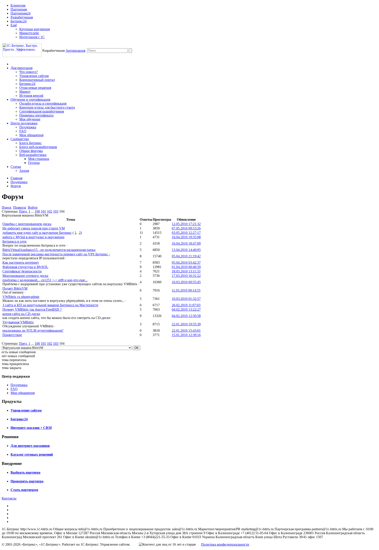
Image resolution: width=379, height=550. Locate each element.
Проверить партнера (27, 481)
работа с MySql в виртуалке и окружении (33, 237)
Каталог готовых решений (32, 454)
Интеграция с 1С (32, 37)
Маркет (24, 91)
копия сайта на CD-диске (21, 314)
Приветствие (12, 335)
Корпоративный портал (37, 80)
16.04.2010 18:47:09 (186, 243)
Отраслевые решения (35, 88)
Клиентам (18, 5)
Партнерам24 (20, 13)
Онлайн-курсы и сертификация (42, 103)
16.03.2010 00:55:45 (186, 282)
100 (37, 211)
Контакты (9, 498)
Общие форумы (31, 151)
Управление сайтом (34, 76)
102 (49, 211)
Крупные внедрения (34, 29)
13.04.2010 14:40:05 (186, 250)
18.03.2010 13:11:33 (186, 271)
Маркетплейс (29, 33)
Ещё (14, 25)
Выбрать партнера (25, 472)
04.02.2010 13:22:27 (186, 309)
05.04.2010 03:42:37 (186, 262)
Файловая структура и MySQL (25, 267)
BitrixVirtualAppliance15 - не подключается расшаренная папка (48, 250)
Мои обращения (31, 135)
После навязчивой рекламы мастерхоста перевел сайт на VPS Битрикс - (56, 254)
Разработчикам (22, 17)
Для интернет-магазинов (30, 446)
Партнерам (19, 9)
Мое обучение (29, 119)
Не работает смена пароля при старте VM (33, 228)
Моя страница (38, 159)
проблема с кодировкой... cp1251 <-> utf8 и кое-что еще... (45, 280)
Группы (34, 163)
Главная (16, 178)
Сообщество (20, 139)
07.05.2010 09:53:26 (186, 228)
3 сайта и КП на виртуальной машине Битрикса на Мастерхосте (50, 305)
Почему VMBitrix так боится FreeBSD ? (32, 309)
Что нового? (28, 72)
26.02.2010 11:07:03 (186, 305)
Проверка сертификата (36, 115)
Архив (24, 170)
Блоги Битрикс (30, 143)
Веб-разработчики (32, 155)
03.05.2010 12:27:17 (186, 233)
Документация (21, 68)
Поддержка (27, 127)
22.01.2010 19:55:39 (186, 324)
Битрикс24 (19, 21)
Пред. (23, 211)
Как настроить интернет (20, 262)
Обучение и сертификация (30, 99)
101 (43, 211)
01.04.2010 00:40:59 (186, 267)
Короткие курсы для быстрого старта (47, 107)
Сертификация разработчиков (41, 111)
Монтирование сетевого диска (25, 276)
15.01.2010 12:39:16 (186, 335)
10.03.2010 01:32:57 (186, 299)
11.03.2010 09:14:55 (186, 290)
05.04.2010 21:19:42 (186, 256)
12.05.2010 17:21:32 (186, 224)
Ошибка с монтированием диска (26, 224)
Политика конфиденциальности (225, 544)
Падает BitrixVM (14, 288)
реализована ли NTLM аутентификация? (32, 330)
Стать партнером (24, 490)
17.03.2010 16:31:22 (186, 276)
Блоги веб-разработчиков (38, 147)
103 (55, 211)
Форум (16, 186)
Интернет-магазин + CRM (31, 428)
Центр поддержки (24, 123)
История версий (31, 95)
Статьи (16, 166)
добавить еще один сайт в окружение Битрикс (37, 233)
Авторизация (75, 50)
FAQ (22, 131)
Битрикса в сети (14, 241)
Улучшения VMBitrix (18, 322)
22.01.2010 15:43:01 (186, 330)
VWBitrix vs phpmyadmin (20, 297)
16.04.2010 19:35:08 (186, 237)
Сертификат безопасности (22, 271)
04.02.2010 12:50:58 (186, 316)
